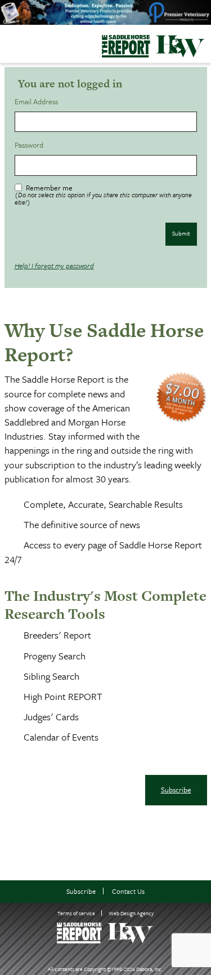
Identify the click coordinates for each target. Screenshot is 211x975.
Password (31, 145)
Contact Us (128, 891)
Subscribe (176, 789)
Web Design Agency (131, 913)
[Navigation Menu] (7, 43)
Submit (181, 233)
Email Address (38, 101)
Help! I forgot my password (54, 265)
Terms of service (76, 913)
